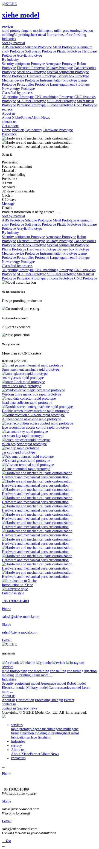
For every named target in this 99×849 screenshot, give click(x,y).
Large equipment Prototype (70, 84)
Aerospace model (53, 683)
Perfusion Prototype (31, 105)
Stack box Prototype (31, 72)
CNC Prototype (85, 105)
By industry (10, 59)
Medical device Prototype (20, 80)
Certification (25, 700)
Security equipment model (21, 683)
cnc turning (72, 30)
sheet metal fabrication (46, 35)
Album (36, 117)
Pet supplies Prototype (33, 84)
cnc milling (56, 30)
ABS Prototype (13, 47)
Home (6, 130)
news (33, 708)
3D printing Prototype (18, 97)
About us (8, 696)
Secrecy (23, 708)
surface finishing (74, 35)
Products (18, 130)
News (45, 117)
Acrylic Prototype (29, 55)
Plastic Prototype (69, 51)
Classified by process (17, 93)
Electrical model (13, 687)
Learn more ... (42, 675)
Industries (9, 679)
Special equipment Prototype (68, 72)
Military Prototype (59, 68)
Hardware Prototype (41, 76)
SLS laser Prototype (61, 101)
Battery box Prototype (73, 76)
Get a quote (10, 126)
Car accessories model (65, 687)
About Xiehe (11, 117)
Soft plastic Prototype (40, 51)
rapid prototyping (14, 30)
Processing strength (49, 700)
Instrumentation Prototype (58, 80)
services (7, 667)
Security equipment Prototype (23, 64)
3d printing (22, 35)
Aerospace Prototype (61, 64)
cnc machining (37, 30)
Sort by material (13, 43)
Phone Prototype (14, 76)
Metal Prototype (64, 47)
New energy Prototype (18, 88)
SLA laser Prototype (31, 101)
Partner (26, 117)
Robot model (76, 683)
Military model (37, 687)
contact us (9, 704)
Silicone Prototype (38, 47)
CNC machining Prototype (54, 97)
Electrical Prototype (31, 68)
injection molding (34, 733)
